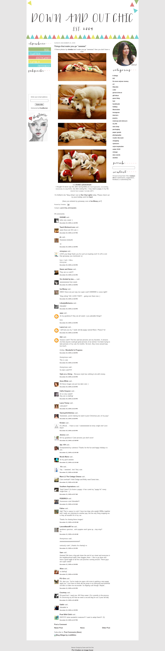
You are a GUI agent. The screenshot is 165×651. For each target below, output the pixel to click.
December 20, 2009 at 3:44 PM (69, 308)
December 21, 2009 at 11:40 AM (69, 534)
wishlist (115, 157)
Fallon (62, 508)
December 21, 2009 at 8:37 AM (69, 494)
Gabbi (62, 604)
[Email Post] (68, 204)
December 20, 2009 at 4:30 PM (69, 332)
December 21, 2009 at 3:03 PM (69, 574)
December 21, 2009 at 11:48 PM (69, 600)
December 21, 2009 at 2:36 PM (69, 564)
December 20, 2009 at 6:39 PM (69, 386)
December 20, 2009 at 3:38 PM (69, 284)
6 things (115, 75)
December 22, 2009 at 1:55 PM (69, 610)
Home (82, 628)
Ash (61, 337)
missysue (63, 251)
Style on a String (66, 374)
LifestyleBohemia (66, 303)
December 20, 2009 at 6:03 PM (69, 377)
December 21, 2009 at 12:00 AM (69, 452)
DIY (114, 78)
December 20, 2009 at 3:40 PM (69, 299)
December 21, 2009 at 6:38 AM (69, 472)
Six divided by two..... (68, 279)
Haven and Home (66, 269)
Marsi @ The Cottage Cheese (70, 477)
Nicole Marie (64, 457)
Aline (62, 569)
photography (72, 208)
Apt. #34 (63, 445)
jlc (60, 237)
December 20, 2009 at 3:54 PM (69, 323)
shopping (116, 141)
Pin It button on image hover (82, 650)
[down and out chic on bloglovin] (38, 141)
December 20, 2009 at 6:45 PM (69, 398)
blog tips (115, 87)
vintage (115, 152)
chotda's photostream (83, 185)
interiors (115, 115)
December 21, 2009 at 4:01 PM (69, 588)
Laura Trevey (64, 403)
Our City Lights (86, 195)
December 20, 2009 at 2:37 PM (69, 233)
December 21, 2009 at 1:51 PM (69, 548)
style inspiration (118, 146)
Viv (61, 467)
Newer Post (58, 628)
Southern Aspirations (68, 486)
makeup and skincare (120, 121)
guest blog (63, 208)
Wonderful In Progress (73, 350)
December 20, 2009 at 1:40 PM (69, 223)
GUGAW (63, 217)
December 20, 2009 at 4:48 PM (69, 353)
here (90, 197)
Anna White (64, 381)
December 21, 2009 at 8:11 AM (68, 482)
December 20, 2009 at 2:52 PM (69, 265)
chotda (70, 49)
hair (114, 101)
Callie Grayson (65, 391)
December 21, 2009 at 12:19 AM (69, 462)
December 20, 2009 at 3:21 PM (69, 275)
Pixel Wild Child (66, 614)
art (114, 84)
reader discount (118, 138)
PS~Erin (63, 578)
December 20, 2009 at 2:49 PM (69, 246)
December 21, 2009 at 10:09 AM (69, 522)
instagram (116, 112)
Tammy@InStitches (67, 413)
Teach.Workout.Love (67, 227)
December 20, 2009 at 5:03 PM (69, 362)
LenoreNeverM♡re (66, 527)
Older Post (106, 628)
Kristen (62, 423)
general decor (117, 92)
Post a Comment (60, 624)
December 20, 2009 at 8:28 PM (69, 418)
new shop (116, 126)
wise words (116, 155)
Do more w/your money (121, 81)
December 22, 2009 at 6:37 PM (69, 620)
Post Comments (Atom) (72, 632)
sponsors (116, 143)
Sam (61, 552)
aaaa (61, 313)
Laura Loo (63, 327)
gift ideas (116, 95)
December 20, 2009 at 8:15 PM (69, 408)
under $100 (116, 149)
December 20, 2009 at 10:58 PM (69, 440)
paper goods (117, 132)
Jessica (62, 435)
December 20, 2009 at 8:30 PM (69, 430)
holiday (115, 107)
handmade (116, 104)
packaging (116, 129)
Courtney (63, 592)
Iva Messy (94, 201)
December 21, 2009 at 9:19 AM (69, 504)
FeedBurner (44, 108)
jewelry (115, 118)
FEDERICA (64, 498)
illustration (116, 109)
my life (115, 123)
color (114, 90)
